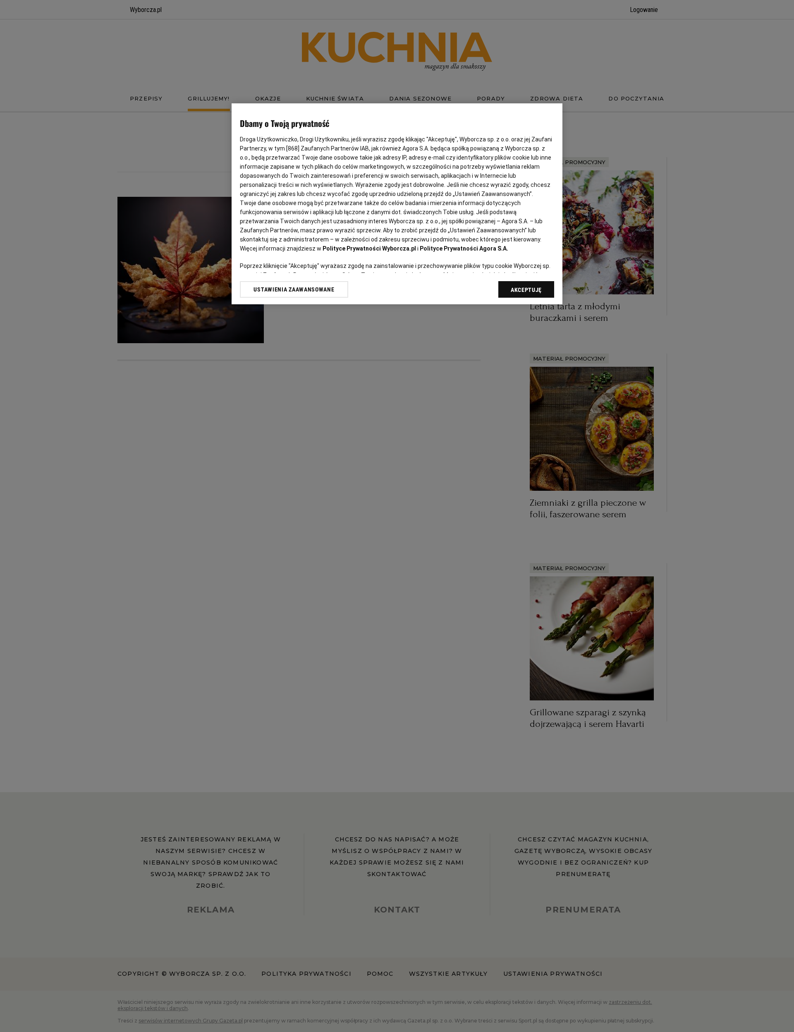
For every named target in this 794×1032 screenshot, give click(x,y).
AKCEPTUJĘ (526, 290)
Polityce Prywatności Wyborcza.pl (369, 248)
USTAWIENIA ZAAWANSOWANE (294, 289)
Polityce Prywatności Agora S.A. (464, 248)
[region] (397, 203)
